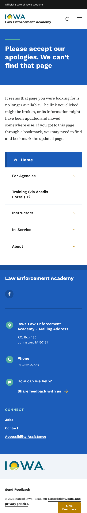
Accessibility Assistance (25, 437)
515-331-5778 (28, 365)
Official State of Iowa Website (24, 4)
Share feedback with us (39, 391)
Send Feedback (17, 490)
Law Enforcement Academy (28, 22)
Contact (11, 428)
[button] (69, 507)
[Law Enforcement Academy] (15, 16)
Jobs (9, 420)
